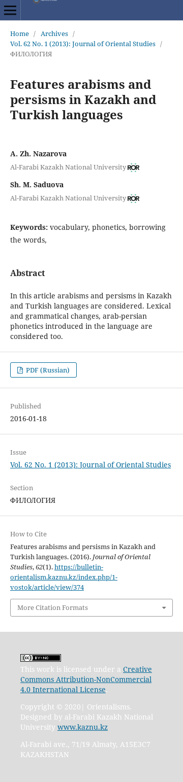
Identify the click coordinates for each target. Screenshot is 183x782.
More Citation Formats (52, 607)
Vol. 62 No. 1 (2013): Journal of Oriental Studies (83, 43)
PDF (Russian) (47, 370)
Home (19, 33)
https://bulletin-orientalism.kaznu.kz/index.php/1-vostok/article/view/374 (63, 577)
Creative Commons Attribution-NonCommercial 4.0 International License (86, 679)
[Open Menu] (10, 10)
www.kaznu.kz (82, 727)
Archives (54, 33)
